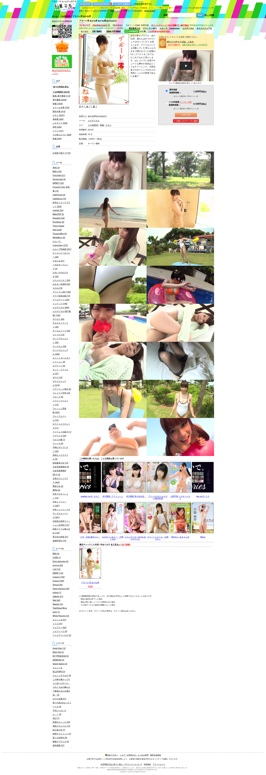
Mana (202, 536)
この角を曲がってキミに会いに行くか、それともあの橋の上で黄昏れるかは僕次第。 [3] (61, 687)
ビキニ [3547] (59, 115)
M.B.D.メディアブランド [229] (61, 204)
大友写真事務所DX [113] (59, 472)
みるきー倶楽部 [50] (61, 284)
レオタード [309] (60, 123)
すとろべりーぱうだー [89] (61, 255)
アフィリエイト (159, 764)
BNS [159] (57, 171)
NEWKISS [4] (58, 659)
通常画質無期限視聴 (175, 91)
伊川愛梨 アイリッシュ (113, 496)
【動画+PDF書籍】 (113, 31)
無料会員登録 (149, 10)
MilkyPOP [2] (58, 214)
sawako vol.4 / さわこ (90, 496)
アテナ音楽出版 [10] (61, 295)
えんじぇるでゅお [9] (62, 675)
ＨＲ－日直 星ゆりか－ (90, 536)
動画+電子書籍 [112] (61, 95)
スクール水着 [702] (61, 107)
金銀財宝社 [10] (59, 540)
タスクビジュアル (204, 28)
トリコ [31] (57, 623)
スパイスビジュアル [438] (60, 352)
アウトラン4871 (150, 28)
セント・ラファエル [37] (60, 371)
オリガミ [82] (58, 319)
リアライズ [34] (59, 435)
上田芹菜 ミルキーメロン (180, 497)
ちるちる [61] (58, 260)
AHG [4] (56, 167)
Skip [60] (56, 600)
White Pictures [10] (61, 615)
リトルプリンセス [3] (62, 635)
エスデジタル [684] (61, 307)
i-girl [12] (56, 569)
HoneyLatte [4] (59, 179)
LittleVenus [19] (59, 198)
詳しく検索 (209, 14)
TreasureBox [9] (60, 233)
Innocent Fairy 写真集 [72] (61, 189)
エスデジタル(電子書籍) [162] (62, 313)
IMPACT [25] (58, 183)
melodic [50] (58, 210)
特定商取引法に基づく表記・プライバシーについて (121, 764)
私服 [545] (57, 138)
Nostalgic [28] (59, 218)
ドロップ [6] (58, 396)
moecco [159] (59, 576)
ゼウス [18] (57, 377)
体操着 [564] (58, 119)
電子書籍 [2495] (59, 99)
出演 (82, 115)
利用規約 (147, 764)
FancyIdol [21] (59, 175)
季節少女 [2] (58, 486)
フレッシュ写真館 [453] (59, 410)
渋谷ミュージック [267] (59, 503)
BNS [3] (56, 553)
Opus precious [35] (61, 588)
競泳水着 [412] (59, 111)
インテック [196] (60, 303)
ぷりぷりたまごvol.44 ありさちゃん (135, 537)
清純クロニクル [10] (61, 725)
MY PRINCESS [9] (61, 656)
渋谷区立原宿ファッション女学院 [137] (61, 523)
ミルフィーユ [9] (60, 631)
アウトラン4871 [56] (62, 291)
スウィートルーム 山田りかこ (157, 537)
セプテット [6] (59, 365)
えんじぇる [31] (59, 619)
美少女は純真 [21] (60, 536)
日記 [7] (56, 718)
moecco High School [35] (58, 582)
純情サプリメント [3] (62, 733)
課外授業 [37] (58, 745)
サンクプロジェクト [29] (60, 340)
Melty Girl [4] (58, 652)
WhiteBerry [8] (59, 237)
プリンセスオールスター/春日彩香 (157, 497)
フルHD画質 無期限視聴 (180, 103)
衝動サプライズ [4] (61, 741)
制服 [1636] (58, 103)
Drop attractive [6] (60, 561)
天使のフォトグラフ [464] (60, 480)
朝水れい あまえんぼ (180, 536)
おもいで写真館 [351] (62, 249)
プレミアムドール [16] (59, 418)
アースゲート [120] (61, 299)
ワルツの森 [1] (59, 439)
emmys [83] (58, 565)
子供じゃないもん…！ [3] (59, 712)
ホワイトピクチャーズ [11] (61, 426)
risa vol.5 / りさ (202, 496)
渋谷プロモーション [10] (60, 495)
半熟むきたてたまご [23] (60, 449)
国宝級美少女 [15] (60, 462)
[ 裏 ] (94, 106)
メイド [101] (58, 130)
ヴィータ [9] (58, 443)
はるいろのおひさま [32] (60, 274)
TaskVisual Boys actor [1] (60, 610)
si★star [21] (58, 596)
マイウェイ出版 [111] (62, 431)
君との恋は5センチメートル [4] (62, 704)
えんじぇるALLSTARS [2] (59, 669)
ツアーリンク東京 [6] (62, 389)
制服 (102, 125)
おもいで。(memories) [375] (60, 243)
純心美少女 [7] (59, 729)
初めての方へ (116, 10)
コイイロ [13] (58, 334)
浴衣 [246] (57, 126)
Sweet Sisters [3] (60, 663)
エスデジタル (188, 28)
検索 (165, 14)
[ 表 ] (87, 106)
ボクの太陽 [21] (59, 698)
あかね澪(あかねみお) (97, 115)
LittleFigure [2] (59, 194)
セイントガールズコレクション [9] (61, 359)
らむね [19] (57, 288)
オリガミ (85, 31)
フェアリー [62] (59, 627)
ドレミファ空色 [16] (61, 392)
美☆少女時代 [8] (60, 737)
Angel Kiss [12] (59, 648)
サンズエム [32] (59, 346)
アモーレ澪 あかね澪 (90, 582)
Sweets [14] (58, 604)
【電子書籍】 (97, 31)
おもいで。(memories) (170, 28)
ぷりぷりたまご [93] (61, 280)
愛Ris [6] (56, 490)
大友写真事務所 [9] (61, 466)
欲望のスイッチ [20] (61, 722)
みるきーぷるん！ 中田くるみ (112, 537)
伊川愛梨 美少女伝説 (136, 496)
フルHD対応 (65, 16)
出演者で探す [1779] (61, 153)
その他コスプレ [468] (62, 134)
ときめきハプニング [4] (60, 266)
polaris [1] (57, 592)
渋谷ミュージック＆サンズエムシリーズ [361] (61, 513)
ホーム (55, 16)
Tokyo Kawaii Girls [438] (58, 227)
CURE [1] (57, 557)
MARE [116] (58, 573)
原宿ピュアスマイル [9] (60, 457)
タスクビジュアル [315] (59, 383)
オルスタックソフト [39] (60, 325)
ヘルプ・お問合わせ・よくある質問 (134, 755)
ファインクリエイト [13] (60, 402)
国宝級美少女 (134, 28)
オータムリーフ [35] (61, 330)
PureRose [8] (58, 221)
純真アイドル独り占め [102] (61, 530)
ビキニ (108, 125)
